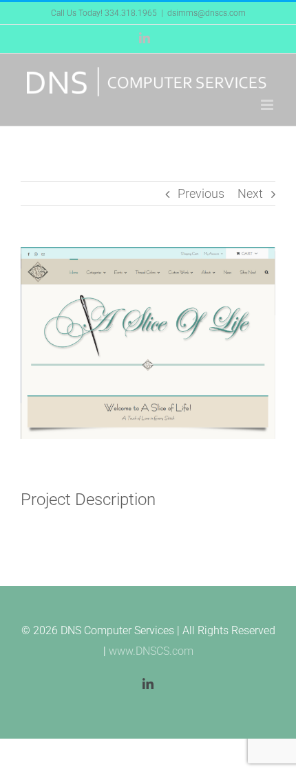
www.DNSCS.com (151, 651)
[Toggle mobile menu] (268, 105)
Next (250, 193)
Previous (201, 193)
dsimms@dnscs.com (206, 13)
